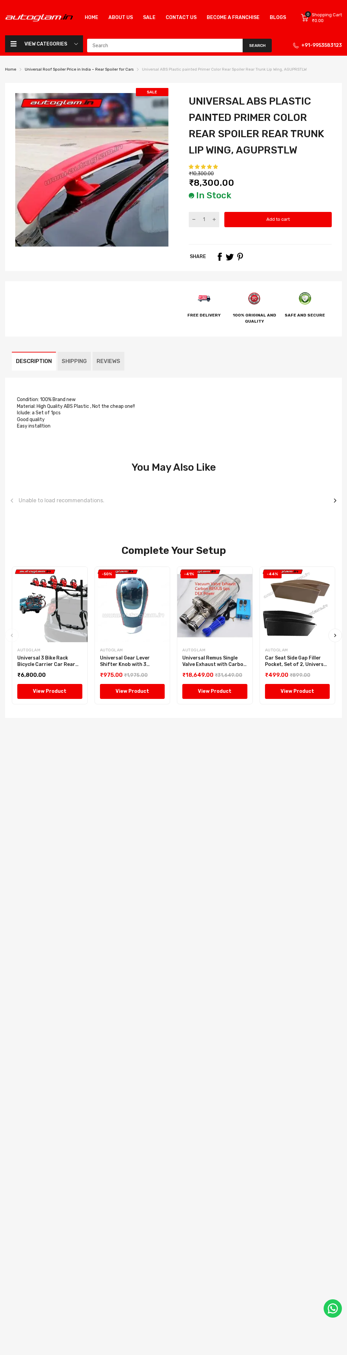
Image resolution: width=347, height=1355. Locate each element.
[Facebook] (220, 257)
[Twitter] (230, 257)
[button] (204, 167)
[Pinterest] (240, 257)
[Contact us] (333, 1308)
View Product (49, 691)
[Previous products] (12, 500)
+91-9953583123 (321, 45)
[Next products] (335, 500)
